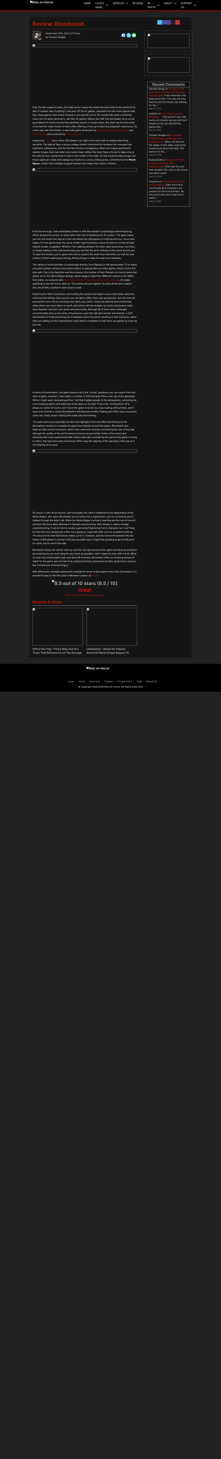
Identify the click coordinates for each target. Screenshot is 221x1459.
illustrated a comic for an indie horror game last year (91, 279)
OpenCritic (152, 681)
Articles (118, 3)
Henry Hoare (39, 134)
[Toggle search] (199, 5)
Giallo (48, 140)
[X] (128, 35)
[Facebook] (123, 35)
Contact (108, 681)
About (168, 3)
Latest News (99, 5)
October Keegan (57, 37)
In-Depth (152, 5)
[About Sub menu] (175, 3)
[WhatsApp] (134, 35)
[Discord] (168, 41)
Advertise (95, 681)
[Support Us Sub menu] (194, 5)
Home (87, 3)
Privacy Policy (124, 681)
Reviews (138, 3)
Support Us (186, 5)
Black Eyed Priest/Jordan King (113, 130)
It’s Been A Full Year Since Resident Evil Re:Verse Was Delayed (167, 92)
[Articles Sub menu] (127, 3)
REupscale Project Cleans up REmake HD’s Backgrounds (166, 138)
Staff (139, 681)
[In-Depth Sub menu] (158, 5)
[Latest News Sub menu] (107, 5)
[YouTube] (168, 65)
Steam (95, 575)
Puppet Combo (74, 134)
